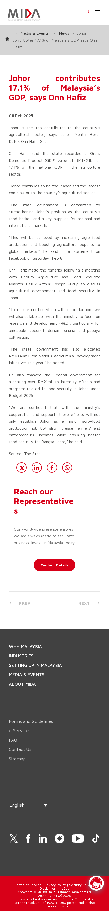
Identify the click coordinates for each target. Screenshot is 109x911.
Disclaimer (48, 888)
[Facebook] (52, 467)
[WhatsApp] (67, 467)
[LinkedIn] (37, 467)
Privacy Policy (55, 885)
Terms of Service (28, 885)
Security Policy (80, 885)
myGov (64, 888)
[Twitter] (21, 467)
